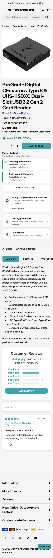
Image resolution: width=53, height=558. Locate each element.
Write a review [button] (26, 390)
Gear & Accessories (23, 26)
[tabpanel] (26, 304)
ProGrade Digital (19, 113)
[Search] (46, 17)
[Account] (43, 10)
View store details (25, 187)
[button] (14, 373)
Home (5, 26)
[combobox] (26, 17)
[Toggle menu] (4, 10)
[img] (12, 418)
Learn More (44, 131)
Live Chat (44, 546)
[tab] (10, 259)
